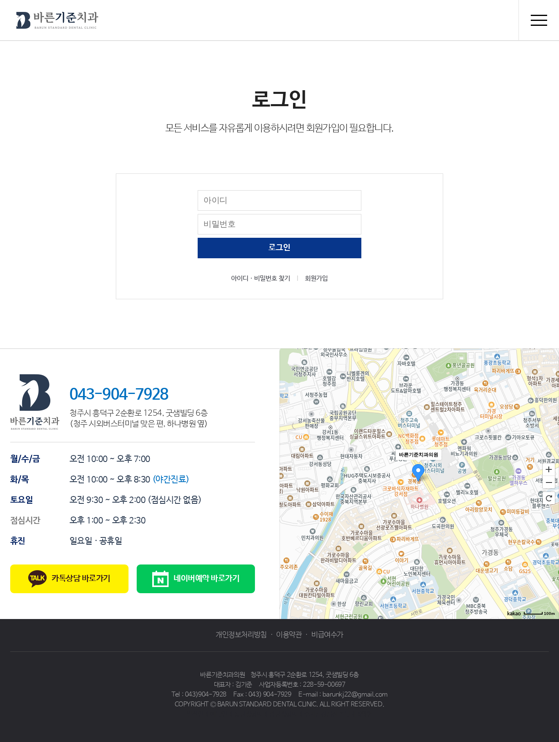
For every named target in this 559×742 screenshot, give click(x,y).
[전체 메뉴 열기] (539, 20)
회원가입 (316, 278)
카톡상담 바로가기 (81, 578)
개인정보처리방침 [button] (241, 635)
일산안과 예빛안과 (209, 714)
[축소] (549, 482)
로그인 (279, 248)
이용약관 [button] (289, 635)
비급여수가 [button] (327, 635)
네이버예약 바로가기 (206, 578)
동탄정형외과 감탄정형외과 (268, 714)
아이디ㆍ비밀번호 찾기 (260, 278)
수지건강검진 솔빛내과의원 (338, 714)
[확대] (549, 469)
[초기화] (549, 498)
